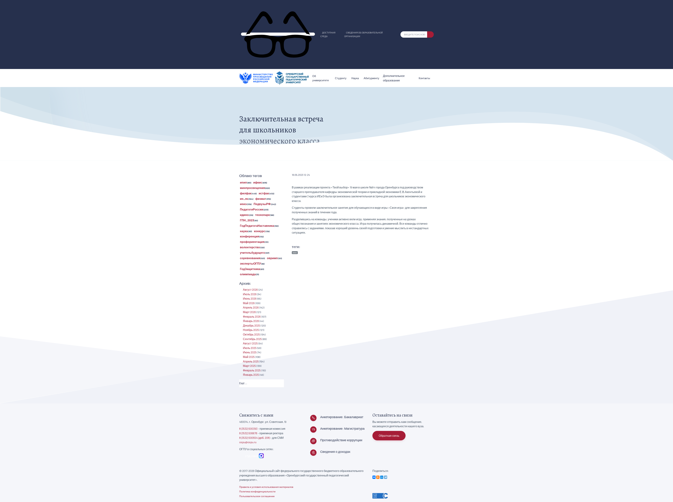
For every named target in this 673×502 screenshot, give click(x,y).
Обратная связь (389, 435)
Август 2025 (250, 343)
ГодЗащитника (250, 269)
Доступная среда (327, 34)
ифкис (257, 182)
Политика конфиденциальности (257, 491)
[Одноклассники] (377, 477)
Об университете (320, 78)
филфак (245, 193)
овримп (272, 258)
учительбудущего (252, 252)
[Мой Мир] (381, 477)
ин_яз (244, 198)
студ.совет (251, 456)
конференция (249, 236)
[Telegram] (385, 477)
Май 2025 (249, 356)
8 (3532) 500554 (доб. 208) (254, 437)
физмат (260, 198)
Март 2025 (249, 365)
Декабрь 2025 (251, 325)
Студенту (340, 78)
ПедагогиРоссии (251, 209)
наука (244, 231)
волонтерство (250, 247)
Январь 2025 (251, 374)
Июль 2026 (249, 294)
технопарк (262, 214)
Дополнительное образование (394, 78)
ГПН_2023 (247, 220)
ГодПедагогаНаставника (257, 225)
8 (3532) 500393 (248, 428)
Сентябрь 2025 (252, 339)
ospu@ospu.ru (247, 442)
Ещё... (243, 383)
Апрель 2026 (251, 307)
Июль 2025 (249, 347)
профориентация (252, 241)
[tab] (261, 383)
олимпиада (248, 274)
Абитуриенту (371, 78)
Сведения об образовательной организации (363, 34)
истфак (264, 193)
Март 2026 (249, 312)
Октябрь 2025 (251, 334)
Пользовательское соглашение (257, 496)
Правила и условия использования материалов (266, 486)
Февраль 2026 (252, 316)
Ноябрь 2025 (251, 329)
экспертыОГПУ (250, 263)
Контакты (424, 78)
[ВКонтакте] (374, 477)
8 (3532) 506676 (248, 433)
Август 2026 (250, 289)
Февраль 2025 (252, 370)
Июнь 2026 (249, 298)
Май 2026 (249, 303)
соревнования (250, 258)
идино (244, 214)
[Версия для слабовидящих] (278, 34)
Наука (355, 78)
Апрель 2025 (251, 361)
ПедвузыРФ (262, 204)
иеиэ (295, 252)
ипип (243, 182)
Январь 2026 (251, 321)
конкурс (259, 231)
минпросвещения (252, 187)
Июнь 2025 (249, 352)
